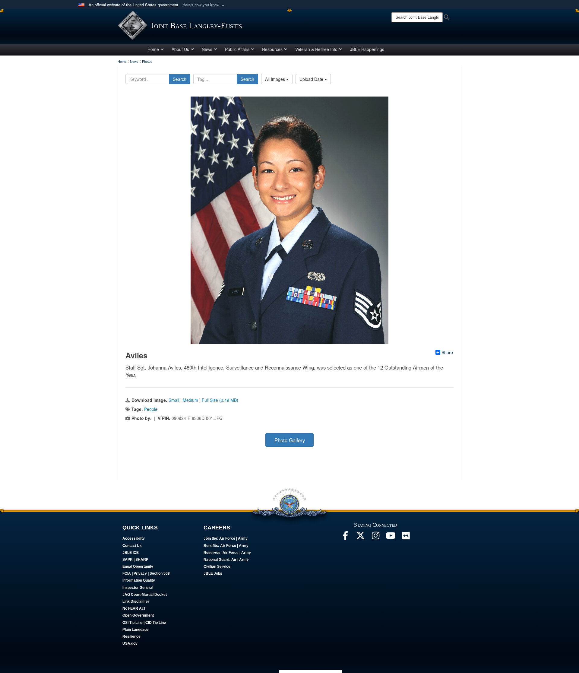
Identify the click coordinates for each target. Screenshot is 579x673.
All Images (275, 79)
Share (447, 352)
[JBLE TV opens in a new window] (390, 537)
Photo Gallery (289, 440)
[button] (204, 5)
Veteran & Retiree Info (316, 49)
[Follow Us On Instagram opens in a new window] (375, 537)
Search (179, 79)
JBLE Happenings (367, 49)
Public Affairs (237, 49)
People (150, 409)
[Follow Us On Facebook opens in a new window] (345, 537)
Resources (272, 49)
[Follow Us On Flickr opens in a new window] (405, 537)
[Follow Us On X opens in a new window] (360, 537)
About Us (180, 49)
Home (153, 49)
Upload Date (311, 79)
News (207, 49)
